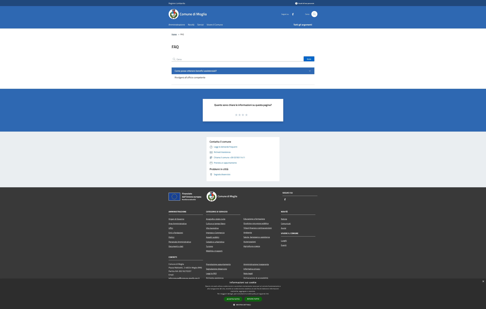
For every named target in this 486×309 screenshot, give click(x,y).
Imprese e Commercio (215, 232)
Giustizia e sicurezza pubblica (256, 223)
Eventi (284, 245)
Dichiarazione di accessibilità (256, 277)
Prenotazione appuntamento (218, 264)
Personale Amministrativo (180, 241)
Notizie (284, 218)
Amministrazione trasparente (256, 264)
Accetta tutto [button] (233, 299)
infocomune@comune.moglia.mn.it (184, 278)
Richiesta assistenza (215, 277)
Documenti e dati (176, 246)
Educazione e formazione (254, 218)
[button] (243, 304)
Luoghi (284, 240)
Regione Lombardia (177, 3)
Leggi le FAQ (211, 273)
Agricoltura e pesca (252, 246)
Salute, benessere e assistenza (257, 237)
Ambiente (248, 232)
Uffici (171, 228)
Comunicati (286, 223)
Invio (309, 59)
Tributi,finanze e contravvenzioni (258, 227)
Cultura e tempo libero (215, 223)
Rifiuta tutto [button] (253, 299)
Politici (171, 237)
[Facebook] (291, 14)
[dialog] (243, 294)
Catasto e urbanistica (215, 241)
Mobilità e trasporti (214, 250)
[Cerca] (314, 14)
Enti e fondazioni (176, 232)
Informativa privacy (252, 268)
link (267, 294)
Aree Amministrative (178, 223)
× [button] (483, 281)
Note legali (248, 273)
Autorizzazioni (250, 241)
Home (174, 34)
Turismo (209, 246)
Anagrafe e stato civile (215, 218)
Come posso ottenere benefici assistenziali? (196, 71)
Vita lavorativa (212, 228)
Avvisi (283, 228)
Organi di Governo (176, 218)
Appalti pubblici (212, 237)
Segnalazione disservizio (216, 268)
